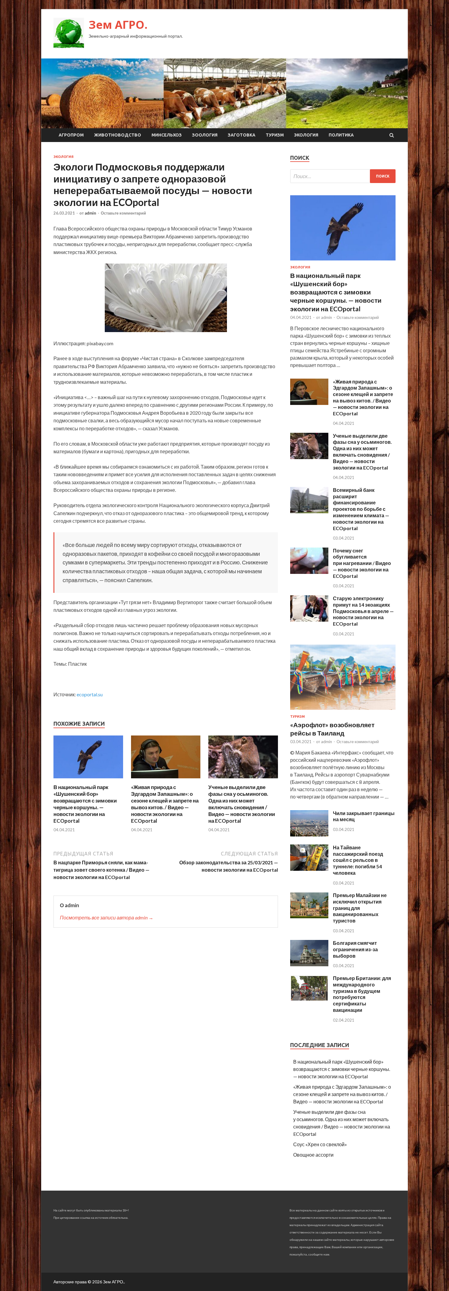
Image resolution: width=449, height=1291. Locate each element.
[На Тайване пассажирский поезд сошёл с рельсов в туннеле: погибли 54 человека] (309, 869)
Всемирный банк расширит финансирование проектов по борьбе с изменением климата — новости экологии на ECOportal (361, 509)
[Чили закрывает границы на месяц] (309, 834)
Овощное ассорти (313, 1155)
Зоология (204, 135)
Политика (341, 135)
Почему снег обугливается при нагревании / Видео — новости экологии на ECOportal (362, 563)
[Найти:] (343, 176)
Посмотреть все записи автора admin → (106, 917)
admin (90, 213)
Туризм (275, 135)
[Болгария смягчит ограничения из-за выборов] (309, 964)
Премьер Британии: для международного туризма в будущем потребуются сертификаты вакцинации (362, 994)
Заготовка (241, 135)
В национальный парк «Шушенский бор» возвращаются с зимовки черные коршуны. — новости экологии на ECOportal (85, 804)
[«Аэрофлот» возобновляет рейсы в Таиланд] (343, 711)
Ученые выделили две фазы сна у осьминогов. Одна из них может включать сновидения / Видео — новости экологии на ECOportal (241, 804)
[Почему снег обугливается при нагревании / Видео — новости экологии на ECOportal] (309, 572)
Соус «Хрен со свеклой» (320, 1144)
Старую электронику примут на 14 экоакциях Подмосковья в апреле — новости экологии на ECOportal (363, 611)
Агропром (71, 135)
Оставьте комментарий (123, 213)
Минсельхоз (166, 135)
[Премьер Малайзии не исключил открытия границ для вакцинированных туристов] (309, 916)
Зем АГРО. (118, 24)
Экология (306, 135)
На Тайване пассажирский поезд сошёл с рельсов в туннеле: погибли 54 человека (358, 860)
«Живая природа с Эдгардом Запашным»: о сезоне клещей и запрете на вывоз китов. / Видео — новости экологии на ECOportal (165, 804)
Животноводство (117, 135)
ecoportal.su (90, 694)
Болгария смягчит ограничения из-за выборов (355, 949)
